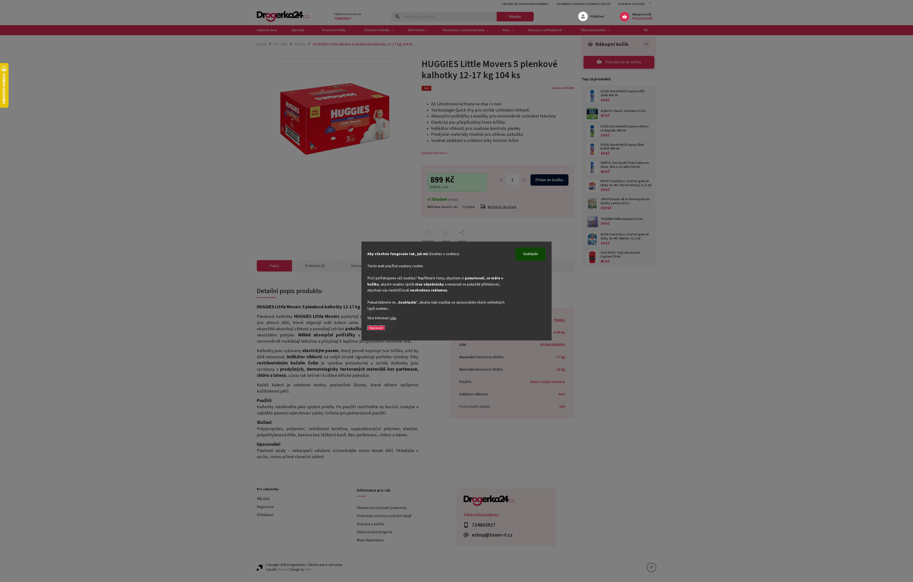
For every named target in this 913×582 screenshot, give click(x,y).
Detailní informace (434, 153)
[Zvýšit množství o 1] (523, 180)
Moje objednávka (370, 540)
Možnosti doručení (502, 207)
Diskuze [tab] (357, 265)
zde (393, 318)
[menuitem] (270, 30)
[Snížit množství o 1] (501, 180)
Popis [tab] (274, 265)
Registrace (265, 506)
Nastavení (376, 328)
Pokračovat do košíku (623, 62)
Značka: (563, 88)
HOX (308, 569)
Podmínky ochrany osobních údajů (584, 4)
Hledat (515, 17)
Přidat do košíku (549, 180)
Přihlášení (265, 515)
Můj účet (263, 498)
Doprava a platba (631, 4)
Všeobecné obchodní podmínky (525, 4)
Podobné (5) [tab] (315, 265)
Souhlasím (530, 254)
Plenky (559, 320)
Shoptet (283, 569)
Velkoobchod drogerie (374, 532)
